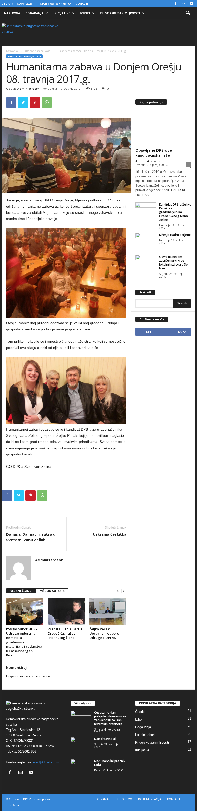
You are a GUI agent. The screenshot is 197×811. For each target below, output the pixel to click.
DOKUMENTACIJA (149, 799)
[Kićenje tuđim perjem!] (145, 240)
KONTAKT (173, 799)
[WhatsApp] (47, 102)
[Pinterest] (35, 102)
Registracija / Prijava (55, 3)
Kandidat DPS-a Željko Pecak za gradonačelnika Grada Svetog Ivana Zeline (175, 212)
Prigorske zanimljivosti (120, 13)
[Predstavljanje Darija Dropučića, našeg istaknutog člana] (66, 611)
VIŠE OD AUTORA (52, 591)
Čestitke (141, 712)
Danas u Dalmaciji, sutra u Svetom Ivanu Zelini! (30, 537)
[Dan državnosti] (81, 744)
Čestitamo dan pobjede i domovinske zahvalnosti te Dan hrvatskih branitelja (110, 718)
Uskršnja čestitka (109, 534)
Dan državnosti (105, 739)
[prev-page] (117, 591)
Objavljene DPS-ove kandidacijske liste (153, 153)
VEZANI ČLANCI (21, 591)
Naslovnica (12, 51)
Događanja (34, 13)
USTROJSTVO (123, 799)
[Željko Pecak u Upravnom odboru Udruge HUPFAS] (107, 611)
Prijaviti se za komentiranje (28, 676)
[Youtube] (192, 3)
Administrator (28, 88)
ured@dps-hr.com (46, 762)
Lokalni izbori (145, 735)
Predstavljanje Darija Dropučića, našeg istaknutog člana (65, 633)
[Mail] (184, 3)
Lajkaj (183, 331)
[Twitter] (23, 102)
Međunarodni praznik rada (109, 763)
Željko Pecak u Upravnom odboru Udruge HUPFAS (104, 633)
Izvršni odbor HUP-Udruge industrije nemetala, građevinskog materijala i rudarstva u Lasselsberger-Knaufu (24, 642)
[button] (187, 13)
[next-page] (123, 591)
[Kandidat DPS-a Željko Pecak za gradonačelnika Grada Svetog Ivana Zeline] (145, 210)
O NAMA (103, 799)
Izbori (85, 13)
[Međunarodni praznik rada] (81, 766)
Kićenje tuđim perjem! (175, 234)
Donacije (81, 3)
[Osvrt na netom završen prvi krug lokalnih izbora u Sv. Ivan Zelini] (145, 262)
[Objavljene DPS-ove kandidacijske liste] (163, 127)
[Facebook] (176, 3)
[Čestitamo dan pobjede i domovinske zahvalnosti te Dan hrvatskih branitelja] (81, 718)
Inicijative (61, 13)
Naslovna (12, 13)
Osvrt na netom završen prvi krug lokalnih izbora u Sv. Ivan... (173, 262)
